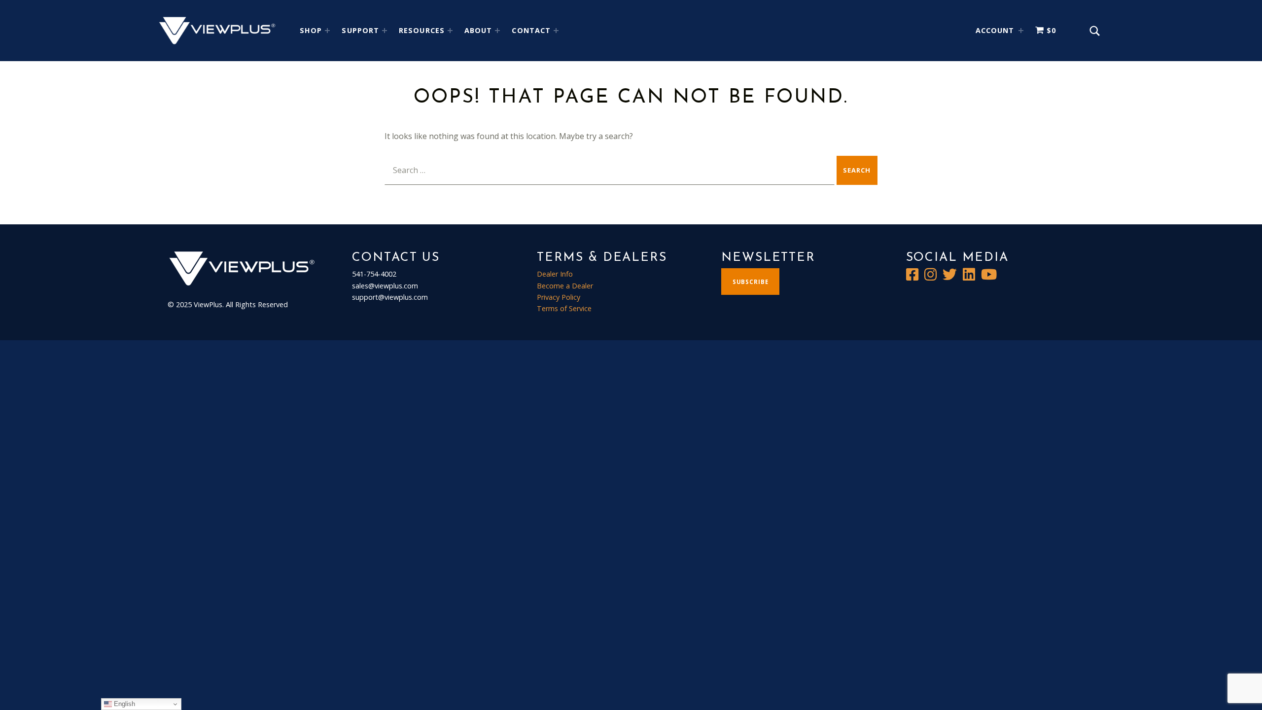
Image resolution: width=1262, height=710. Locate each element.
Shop (311, 30)
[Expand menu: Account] (1020, 30)
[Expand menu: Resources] (450, 30)
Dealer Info (555, 274)
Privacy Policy (558, 297)
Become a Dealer (565, 285)
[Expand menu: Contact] (556, 30)
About (478, 30)
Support (360, 30)
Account (995, 30)
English (123, 704)
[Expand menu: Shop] (327, 30)
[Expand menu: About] (497, 30)
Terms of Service (564, 308)
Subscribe (751, 281)
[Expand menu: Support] (384, 30)
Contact (531, 30)
